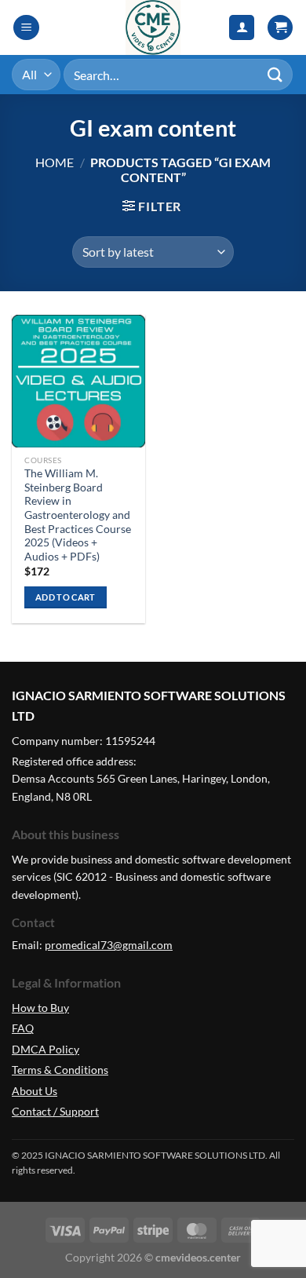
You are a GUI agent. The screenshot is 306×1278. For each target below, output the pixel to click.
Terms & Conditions (60, 1069)
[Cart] (280, 28)
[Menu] (26, 28)
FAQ (23, 1028)
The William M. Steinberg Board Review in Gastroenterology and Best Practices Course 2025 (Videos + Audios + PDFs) (77, 515)
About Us (34, 1090)
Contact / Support (55, 1111)
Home (54, 162)
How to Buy (40, 1007)
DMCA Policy (45, 1049)
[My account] (241, 28)
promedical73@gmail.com (109, 944)
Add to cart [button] (65, 597)
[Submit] (275, 74)
